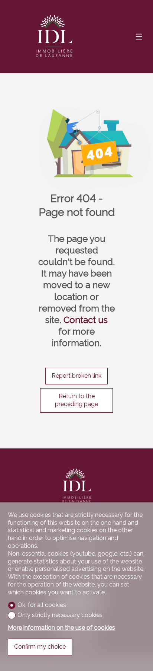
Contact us (86, 319)
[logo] (54, 36)
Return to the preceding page (76, 400)
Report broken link (76, 375)
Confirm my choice (40, 646)
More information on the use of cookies (61, 627)
